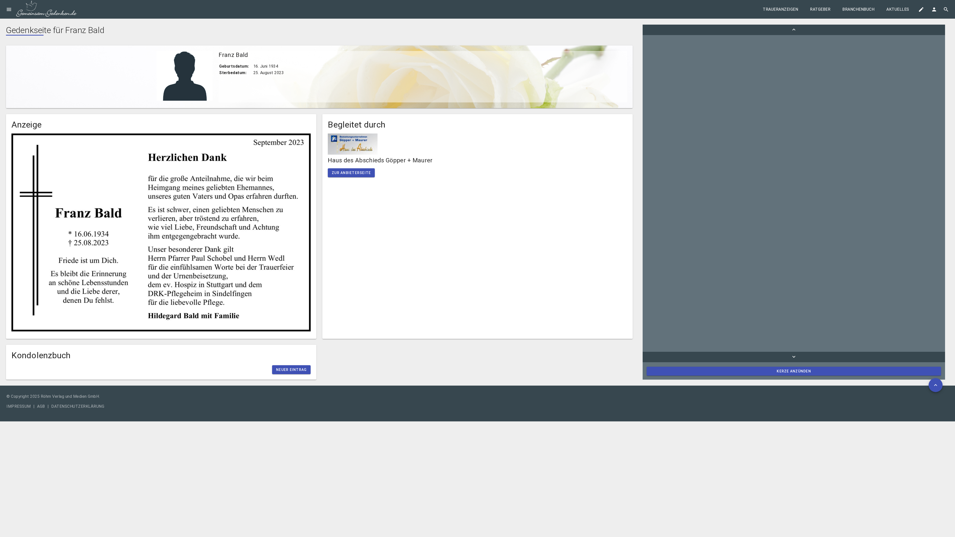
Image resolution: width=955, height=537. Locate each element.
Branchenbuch (858, 9)
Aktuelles (897, 9)
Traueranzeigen (780, 9)
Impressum (18, 406)
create (921, 9)
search (946, 9)
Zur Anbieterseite (351, 173)
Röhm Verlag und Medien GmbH (70, 396)
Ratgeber (820, 9)
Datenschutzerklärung (77, 406)
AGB (41, 406)
